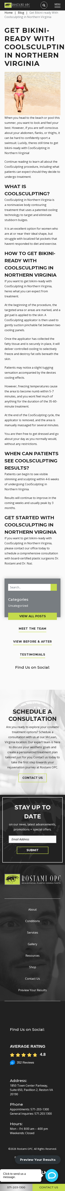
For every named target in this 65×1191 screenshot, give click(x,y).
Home (9, 13)
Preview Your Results (32, 990)
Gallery (32, 944)
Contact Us (32, 979)
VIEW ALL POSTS (32, 616)
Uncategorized (18, 606)
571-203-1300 (40, 1109)
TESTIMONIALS (32, 654)
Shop (32, 967)
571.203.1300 (43, 1114)
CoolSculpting (37, 148)
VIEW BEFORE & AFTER (32, 641)
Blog (21, 13)
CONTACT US (32, 778)
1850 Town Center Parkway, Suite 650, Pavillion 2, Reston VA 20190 (31, 1090)
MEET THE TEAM (32, 628)
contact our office (26, 548)
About (32, 909)
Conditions (32, 921)
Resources (32, 956)
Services (32, 933)
